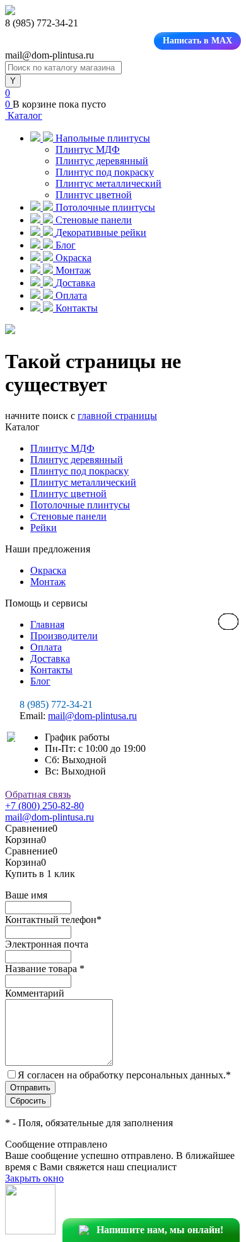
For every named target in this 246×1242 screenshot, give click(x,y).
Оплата (46, 647)
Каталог (23, 115)
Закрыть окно (34, 1178)
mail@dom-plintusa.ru (92, 715)
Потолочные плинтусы (80, 505)
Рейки (43, 527)
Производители (64, 635)
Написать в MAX (197, 40)
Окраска (48, 570)
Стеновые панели (68, 516)
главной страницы (117, 415)
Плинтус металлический (108, 183)
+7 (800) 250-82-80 (44, 805)
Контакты (51, 669)
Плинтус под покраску (105, 172)
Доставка (50, 658)
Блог (40, 681)
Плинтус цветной (94, 194)
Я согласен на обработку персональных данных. (124, 1075)
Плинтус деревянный (102, 160)
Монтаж (48, 581)
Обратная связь (38, 794)
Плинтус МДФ (88, 149)
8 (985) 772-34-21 (56, 704)
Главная (47, 624)
